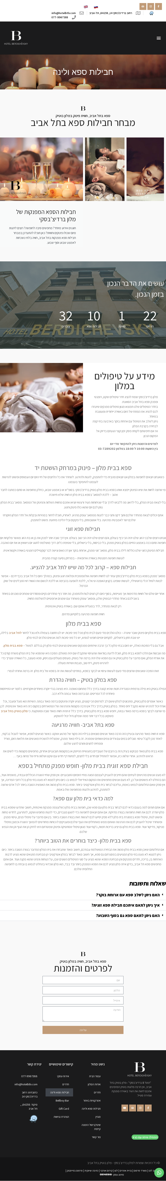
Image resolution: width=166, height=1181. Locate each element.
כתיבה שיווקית (91, 1170)
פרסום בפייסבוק (75, 1170)
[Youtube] (124, 1108)
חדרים (97, 1092)
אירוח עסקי (63, 1076)
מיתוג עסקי (118, 1174)
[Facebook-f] (158, 6)
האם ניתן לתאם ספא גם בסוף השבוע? (128, 915)
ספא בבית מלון (13, 645)
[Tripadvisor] (142, 6)
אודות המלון (94, 1084)
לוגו (116, 1170)
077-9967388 (29, 1076)
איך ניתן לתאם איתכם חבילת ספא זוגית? (125, 905)
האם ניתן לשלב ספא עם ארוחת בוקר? (128, 895)
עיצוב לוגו (153, 1170)
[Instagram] (150, 6)
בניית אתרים (126, 1170)
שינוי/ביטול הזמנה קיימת (91, 1127)
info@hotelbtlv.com (26, 1084)
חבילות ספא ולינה (91, 1108)
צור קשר (96, 1137)
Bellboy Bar (62, 1100)
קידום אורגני (106, 1170)
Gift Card (64, 1108)
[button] (158, 38)
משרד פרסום (140, 1170)
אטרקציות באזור (92, 1100)
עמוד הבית (95, 1076)
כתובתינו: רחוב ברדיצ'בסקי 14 (29, 1094)
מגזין (98, 1117)
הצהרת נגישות (61, 1117)
